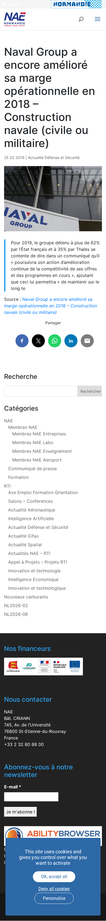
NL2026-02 (16, 605)
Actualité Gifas (23, 536)
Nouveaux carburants (26, 597)
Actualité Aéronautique (31, 510)
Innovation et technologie (34, 570)
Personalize (54, 898)
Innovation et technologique (37, 588)
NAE (8, 420)
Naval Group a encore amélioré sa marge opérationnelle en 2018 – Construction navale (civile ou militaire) (50, 305)
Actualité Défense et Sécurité (54, 157)
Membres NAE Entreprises (39, 433)
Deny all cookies (54, 888)
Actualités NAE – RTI (29, 553)
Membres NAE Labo (32, 442)
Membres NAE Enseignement (42, 451)
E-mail (12, 786)
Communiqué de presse (32, 468)
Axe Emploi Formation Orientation (43, 492)
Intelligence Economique (33, 579)
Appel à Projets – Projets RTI (37, 562)
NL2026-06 (16, 614)
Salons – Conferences (30, 501)
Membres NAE (23, 427)
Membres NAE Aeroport (37, 460)
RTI (7, 486)
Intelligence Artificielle (31, 518)
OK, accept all (54, 876)
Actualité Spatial (25, 544)
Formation (18, 477)
